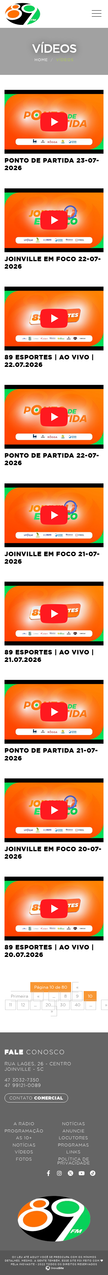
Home (41, 60)
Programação (24, 1131)
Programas (73, 1145)
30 (63, 1004)
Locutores (73, 1138)
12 (23, 1004)
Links (73, 1152)
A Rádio (24, 1124)
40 (77, 1004)
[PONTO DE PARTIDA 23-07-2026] (54, 122)
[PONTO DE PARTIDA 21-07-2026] (54, 712)
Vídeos (24, 1152)
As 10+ (24, 1138)
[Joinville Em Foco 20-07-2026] (54, 810)
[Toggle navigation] (96, 13)
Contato (36, 1098)
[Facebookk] (48, 1173)
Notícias (24, 1145)
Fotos (24, 1159)
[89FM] (22, 13)
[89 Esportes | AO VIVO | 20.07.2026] (54, 908)
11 (10, 1004)
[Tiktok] (93, 1173)
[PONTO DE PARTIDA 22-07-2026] (54, 417)
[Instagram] (59, 1173)
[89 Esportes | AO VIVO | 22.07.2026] (54, 318)
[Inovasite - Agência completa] (54, 1268)
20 (48, 1004)
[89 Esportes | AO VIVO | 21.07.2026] (54, 613)
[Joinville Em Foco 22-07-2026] (54, 220)
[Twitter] (70, 1173)
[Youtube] (81, 1173)
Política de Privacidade (73, 1161)
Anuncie (73, 1131)
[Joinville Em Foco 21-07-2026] (54, 515)
